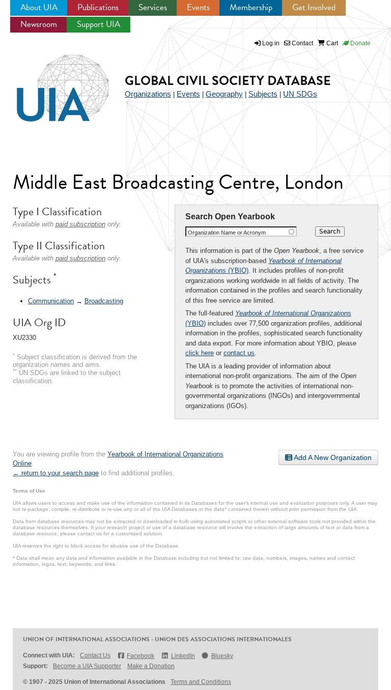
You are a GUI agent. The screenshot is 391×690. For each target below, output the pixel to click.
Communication (51, 301)
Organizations (148, 94)
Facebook (140, 655)
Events (198, 7)
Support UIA (98, 24)
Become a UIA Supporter (87, 666)
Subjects (262, 94)
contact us (239, 353)
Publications (98, 7)
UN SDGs (300, 94)
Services (152, 7)
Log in (271, 43)
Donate (360, 43)
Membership (251, 7)
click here (199, 353)
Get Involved (314, 7)
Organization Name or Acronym (227, 232)
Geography (224, 94)
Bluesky (222, 655)
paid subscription (80, 224)
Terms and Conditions (201, 681)
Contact (301, 43)
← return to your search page (56, 473)
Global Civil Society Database (228, 80)
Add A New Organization (332, 457)
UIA (51, 82)
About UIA (39, 7)
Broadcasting (104, 301)
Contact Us (95, 655)
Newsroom (38, 24)
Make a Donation (151, 666)
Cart (331, 43)
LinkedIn (182, 655)
